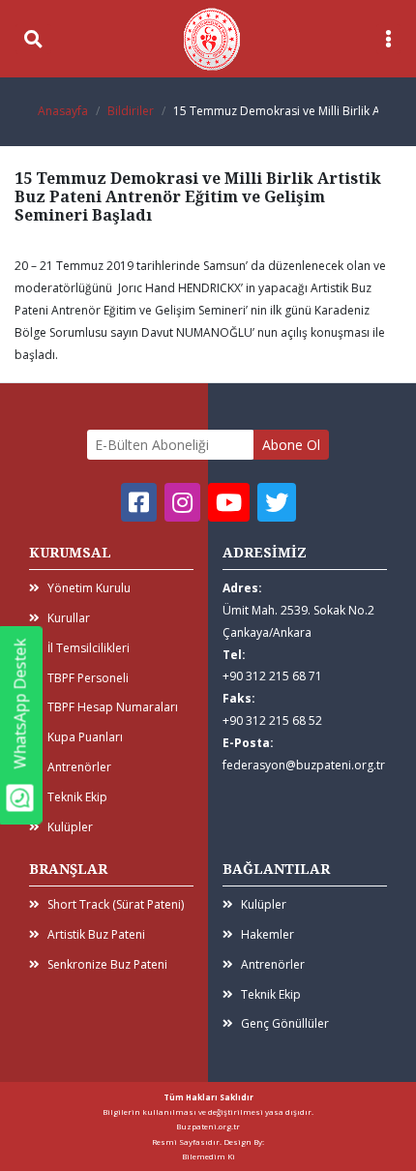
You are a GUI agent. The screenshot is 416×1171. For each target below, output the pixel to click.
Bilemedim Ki (208, 1156)
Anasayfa (63, 111)
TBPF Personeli (88, 678)
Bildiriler (130, 111)
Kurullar (68, 618)
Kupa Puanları (85, 737)
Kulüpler (70, 827)
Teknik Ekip (77, 797)
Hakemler (267, 934)
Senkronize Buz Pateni (107, 964)
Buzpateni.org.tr (208, 1126)
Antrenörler (79, 767)
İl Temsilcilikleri (88, 648)
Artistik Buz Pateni (96, 934)
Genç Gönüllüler (285, 1023)
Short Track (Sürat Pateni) (115, 904)
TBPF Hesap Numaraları (112, 707)
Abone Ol (291, 444)
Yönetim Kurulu (89, 588)
